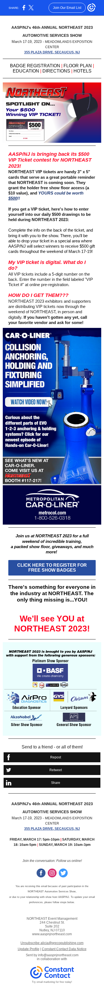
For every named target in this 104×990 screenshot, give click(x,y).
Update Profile (28, 949)
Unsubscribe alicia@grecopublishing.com (52, 943)
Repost (55, 757)
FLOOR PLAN (78, 65)
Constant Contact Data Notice (64, 949)
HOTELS (82, 71)
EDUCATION (26, 71)
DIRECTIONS (56, 71)
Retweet (55, 770)
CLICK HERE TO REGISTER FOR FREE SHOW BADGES (52, 567)
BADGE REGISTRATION (35, 65)
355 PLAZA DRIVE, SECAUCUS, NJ (52, 52)
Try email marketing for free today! (52, 982)
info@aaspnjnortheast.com (58, 955)
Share (55, 783)
